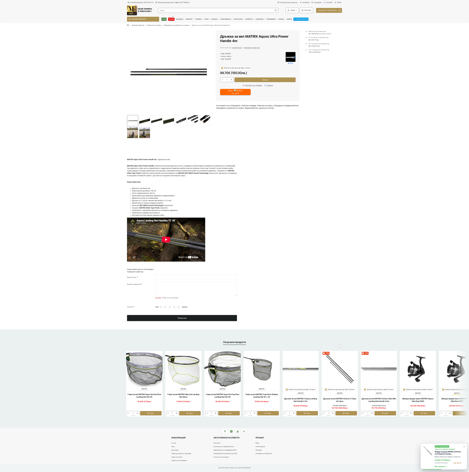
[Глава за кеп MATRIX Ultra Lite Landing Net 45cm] (183, 369)
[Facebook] (225, 431)
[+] (231, 80)
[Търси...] (275, 10)
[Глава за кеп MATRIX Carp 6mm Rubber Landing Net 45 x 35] (261, 369)
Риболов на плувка (154, 25)
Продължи (182, 318)
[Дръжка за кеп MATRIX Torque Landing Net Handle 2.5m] (300, 369)
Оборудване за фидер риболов (286, 106)
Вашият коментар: (134, 284)
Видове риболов (138, 25)
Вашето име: (131, 277)
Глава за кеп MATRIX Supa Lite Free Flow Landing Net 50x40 (222, 395)
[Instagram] (231, 431)
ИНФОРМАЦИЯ (178, 437)
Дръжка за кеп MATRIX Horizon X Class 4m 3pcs (339, 399)
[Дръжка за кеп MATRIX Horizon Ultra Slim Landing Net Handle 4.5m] (379, 369)
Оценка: (130, 307)
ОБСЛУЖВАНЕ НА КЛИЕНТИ (226, 437)
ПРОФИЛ (260, 437)
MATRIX (144, 389)
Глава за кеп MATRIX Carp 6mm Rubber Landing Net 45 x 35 (261, 395)
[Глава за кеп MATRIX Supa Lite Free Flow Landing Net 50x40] (222, 369)
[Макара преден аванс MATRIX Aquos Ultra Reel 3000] (418, 369)
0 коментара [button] (237, 48)
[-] (222, 80)
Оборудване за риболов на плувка (176, 25)
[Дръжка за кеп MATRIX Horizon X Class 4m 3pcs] (340, 369)
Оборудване (235, 106)
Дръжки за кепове (266, 108)
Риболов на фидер (248, 106)
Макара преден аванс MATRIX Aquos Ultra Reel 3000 (417, 399)
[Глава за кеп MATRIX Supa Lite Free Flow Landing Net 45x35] (144, 369)
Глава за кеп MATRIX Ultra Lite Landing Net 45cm (183, 395)
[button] (265, 79)
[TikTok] (244, 431)
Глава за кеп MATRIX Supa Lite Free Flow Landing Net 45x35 (144, 395)
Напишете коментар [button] (252, 48)
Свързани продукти (234, 342)
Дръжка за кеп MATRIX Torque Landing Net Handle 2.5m (300, 399)
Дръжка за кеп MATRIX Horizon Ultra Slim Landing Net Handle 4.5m (379, 399)
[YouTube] (237, 431)
